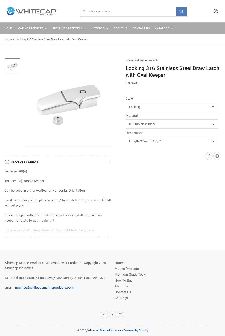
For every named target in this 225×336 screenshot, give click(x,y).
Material (132, 116)
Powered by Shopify (135, 330)
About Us (120, 28)
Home (8, 28)
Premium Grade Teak (67, 28)
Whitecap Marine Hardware (104, 330)
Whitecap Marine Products (142, 60)
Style (129, 98)
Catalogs (162, 28)
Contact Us (141, 28)
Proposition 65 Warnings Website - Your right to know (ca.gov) (50, 230)
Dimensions (134, 133)
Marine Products (30, 28)
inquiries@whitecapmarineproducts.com (44, 288)
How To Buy (99, 28)
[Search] (181, 11)
